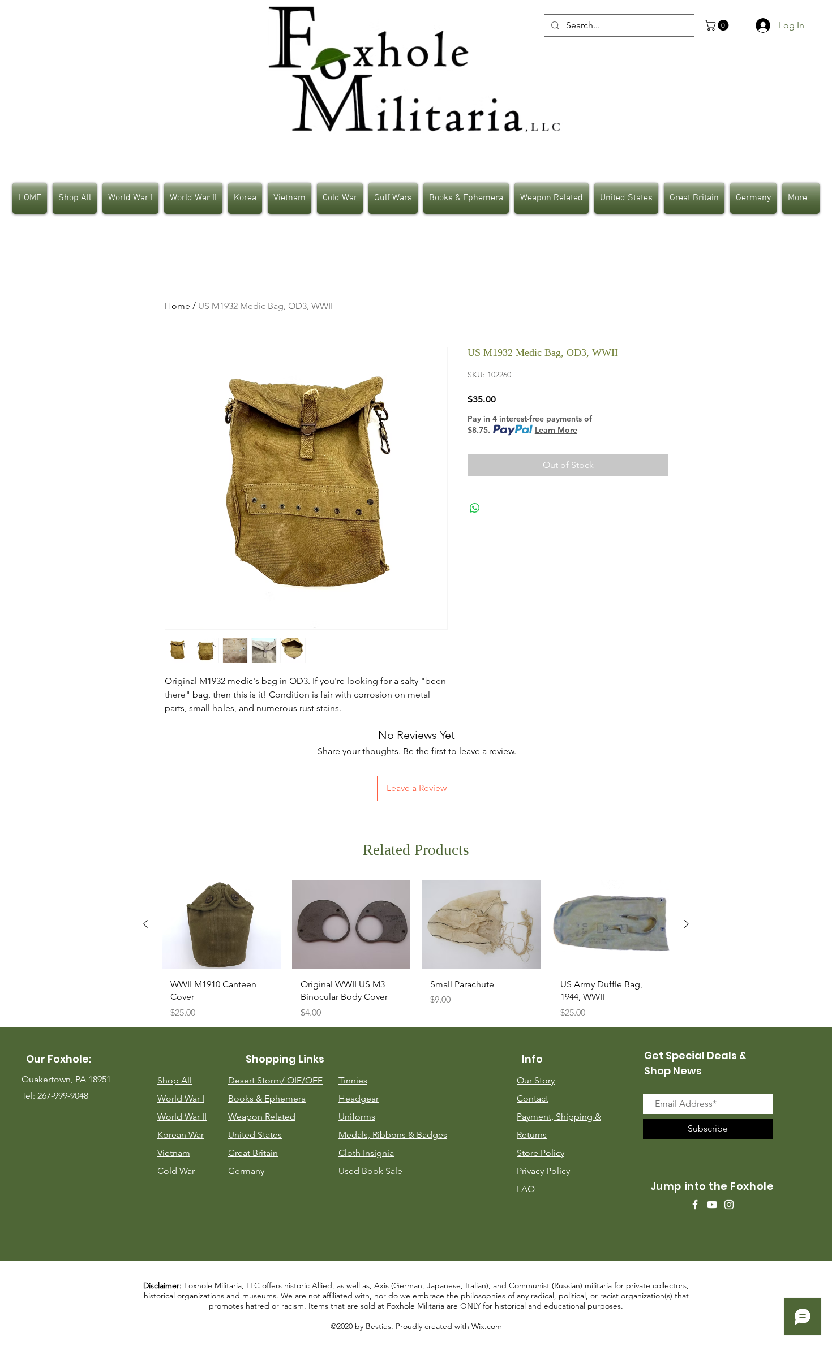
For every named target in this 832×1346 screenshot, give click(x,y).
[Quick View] (221, 924)
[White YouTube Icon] (712, 1204)
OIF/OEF (305, 1080)
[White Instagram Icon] (729, 1204)
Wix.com (486, 1326)
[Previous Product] (145, 924)
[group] (416, 954)
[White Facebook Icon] (695, 1204)
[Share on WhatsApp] (475, 508)
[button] (718, 25)
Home (177, 305)
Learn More (556, 430)
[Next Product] (686, 924)
